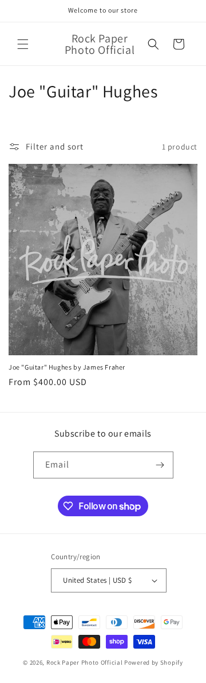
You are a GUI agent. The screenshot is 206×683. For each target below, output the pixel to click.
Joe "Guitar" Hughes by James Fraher (67, 367)
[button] (22, 44)
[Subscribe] (160, 465)
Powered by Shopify (153, 662)
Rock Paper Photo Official (85, 662)
